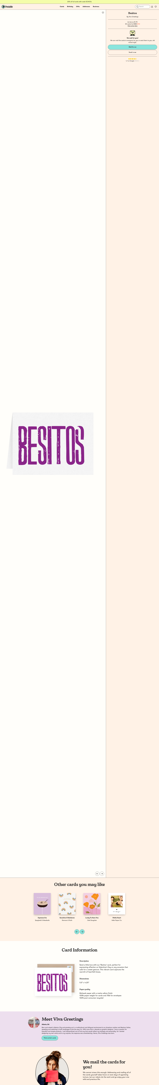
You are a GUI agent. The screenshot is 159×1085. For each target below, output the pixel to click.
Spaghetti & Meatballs (42, 920)
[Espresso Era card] (42, 903)
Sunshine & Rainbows (67, 918)
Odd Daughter (92, 920)
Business (96, 6)
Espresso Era (42, 918)
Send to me (132, 52)
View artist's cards (50, 1038)
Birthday (70, 6)
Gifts (78, 6)
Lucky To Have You (92, 918)
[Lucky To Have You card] (92, 903)
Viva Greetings (133, 17)
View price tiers (132, 26)
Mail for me (132, 47)
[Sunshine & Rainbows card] (67, 903)
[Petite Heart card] (117, 903)
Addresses (86, 6)
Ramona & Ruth (67, 920)
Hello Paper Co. (117, 920)
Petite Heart (117, 918)
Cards (62, 6)
